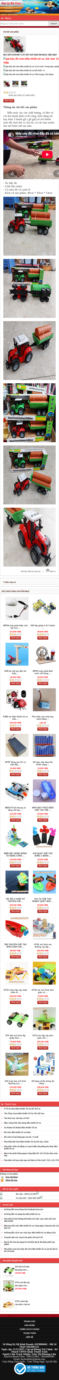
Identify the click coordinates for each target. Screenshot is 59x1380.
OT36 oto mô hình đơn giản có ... (43, 991)
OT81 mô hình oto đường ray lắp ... (43, 945)
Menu (8, 18)
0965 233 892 (30, 1194)
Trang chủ (29, 1321)
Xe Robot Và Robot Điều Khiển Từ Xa (20, 1128)
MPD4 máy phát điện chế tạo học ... (15, 626)
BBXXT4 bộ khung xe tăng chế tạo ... (15, 809)
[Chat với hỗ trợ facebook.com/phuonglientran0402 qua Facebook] (37, 1194)
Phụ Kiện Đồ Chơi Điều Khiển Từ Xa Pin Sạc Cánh (26, 1142)
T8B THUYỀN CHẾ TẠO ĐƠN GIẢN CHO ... (15, 945)
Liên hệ (29, 1337)
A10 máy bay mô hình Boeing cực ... (15, 1082)
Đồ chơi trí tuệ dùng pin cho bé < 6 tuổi (21, 1137)
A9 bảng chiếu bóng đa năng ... (42, 1082)
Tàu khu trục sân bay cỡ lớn (16, 1118)
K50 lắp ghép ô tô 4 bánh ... (43, 626)
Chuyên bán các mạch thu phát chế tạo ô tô (23, 1237)
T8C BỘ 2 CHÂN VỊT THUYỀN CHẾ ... (15, 900)
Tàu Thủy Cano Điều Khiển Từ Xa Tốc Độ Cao (24, 1113)
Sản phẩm (29, 1325)
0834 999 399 (34, 1198)
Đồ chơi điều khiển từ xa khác (17, 1132)
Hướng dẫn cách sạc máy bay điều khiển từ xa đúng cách (30, 1233)
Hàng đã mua (11, 1180)
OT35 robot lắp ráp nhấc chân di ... (15, 991)
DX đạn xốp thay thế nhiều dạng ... (43, 763)
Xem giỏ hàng (12, 1177)
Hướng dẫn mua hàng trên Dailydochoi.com (23, 1209)
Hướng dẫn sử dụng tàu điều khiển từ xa (22, 1214)
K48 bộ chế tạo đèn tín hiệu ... (15, 672)
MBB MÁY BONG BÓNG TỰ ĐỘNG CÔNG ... (15, 854)
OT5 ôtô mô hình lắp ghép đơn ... (15, 1036)
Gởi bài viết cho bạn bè (31, 571)
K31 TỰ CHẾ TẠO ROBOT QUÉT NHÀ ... (42, 900)
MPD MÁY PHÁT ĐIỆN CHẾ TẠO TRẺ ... (42, 809)
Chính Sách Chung (29, 1329)
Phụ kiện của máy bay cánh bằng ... (42, 717)
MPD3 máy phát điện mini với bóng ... (43, 672)
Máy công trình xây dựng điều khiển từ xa (22, 1123)
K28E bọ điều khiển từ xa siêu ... (15, 717)
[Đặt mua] (8, 102)
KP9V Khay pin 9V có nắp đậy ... (15, 763)
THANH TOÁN (29, 1333)
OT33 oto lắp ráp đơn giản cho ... (42, 1036)
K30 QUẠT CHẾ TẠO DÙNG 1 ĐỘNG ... (43, 854)
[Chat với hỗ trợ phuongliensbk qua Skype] (1, 1194)
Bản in (53, 571)
